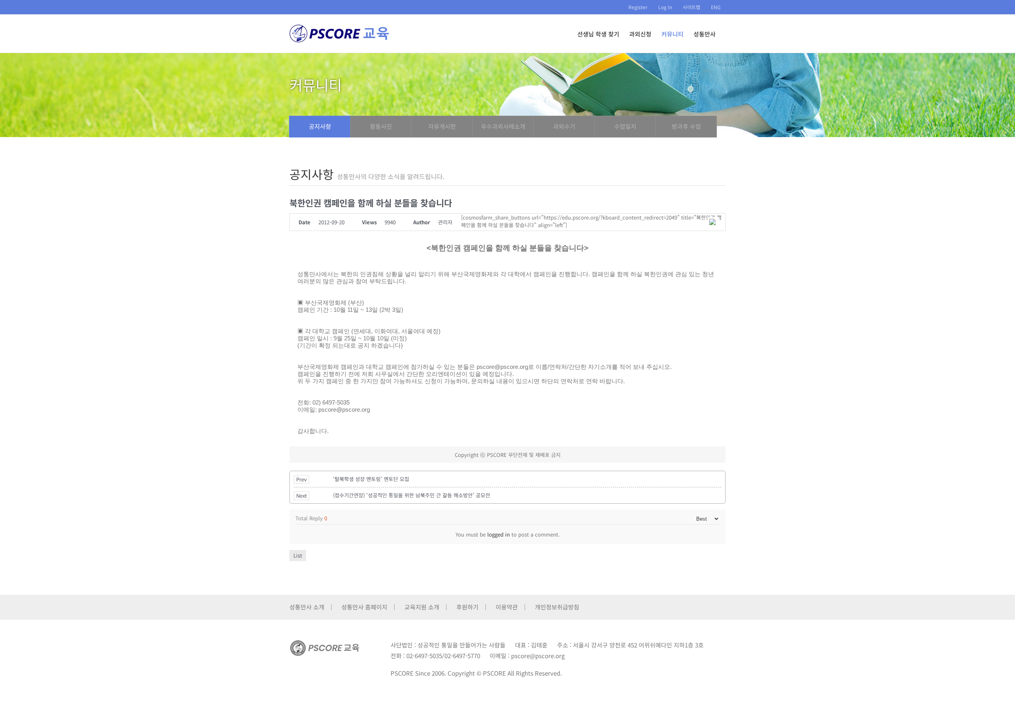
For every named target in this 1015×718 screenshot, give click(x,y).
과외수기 (564, 126)
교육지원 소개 (421, 607)
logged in (498, 534)
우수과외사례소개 (503, 126)
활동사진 (381, 126)
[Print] (713, 222)
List (297, 555)
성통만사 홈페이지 (364, 607)
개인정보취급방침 (557, 607)
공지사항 (320, 126)
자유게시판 (442, 126)
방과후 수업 (686, 126)
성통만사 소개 (306, 607)
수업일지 (625, 126)
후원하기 (467, 607)
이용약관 (507, 607)
